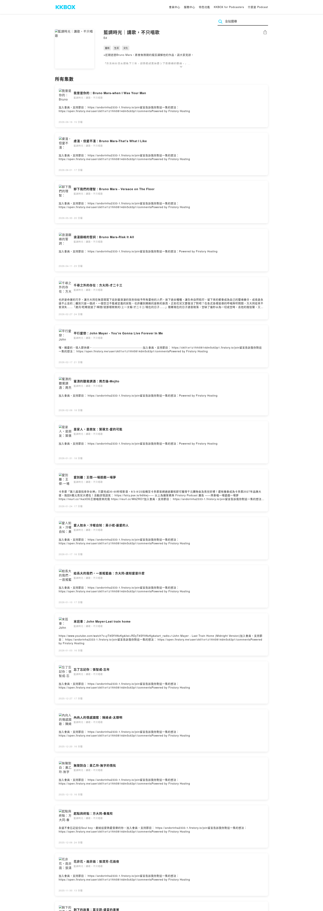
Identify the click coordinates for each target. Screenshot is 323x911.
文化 (125, 48)
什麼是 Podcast (258, 7)
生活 (116, 48)
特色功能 (204, 7)
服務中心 (189, 7)
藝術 (107, 48)
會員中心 (174, 7)
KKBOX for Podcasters (229, 7)
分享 (265, 32)
